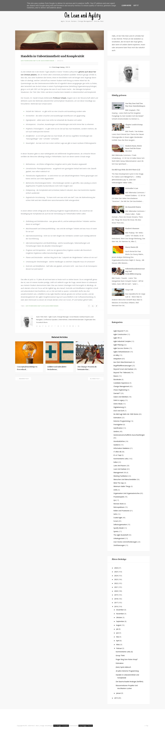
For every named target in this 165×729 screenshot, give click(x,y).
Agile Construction (120, 334)
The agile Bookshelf (120, 535)
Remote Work (118, 504)
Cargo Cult (129, 290)
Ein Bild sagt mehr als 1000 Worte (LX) (126, 170)
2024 (116, 576)
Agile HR (116, 338)
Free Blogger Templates (61, 725)
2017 (116, 602)
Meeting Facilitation (120, 476)
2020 (116, 591)
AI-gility (116, 355)
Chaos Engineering (120, 390)
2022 (116, 583)
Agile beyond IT (119, 331)
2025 (116, 572)
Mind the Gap (118, 483)
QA (114, 500)
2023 (116, 579)
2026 (116, 568)
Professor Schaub (59, 98)
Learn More (126, 5)
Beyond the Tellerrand (121, 372)
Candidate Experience (121, 383)
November (120, 614)
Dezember (120, 610)
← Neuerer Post (23, 378)
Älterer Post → (95, 378)
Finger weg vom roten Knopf (126, 659)
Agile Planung (118, 345)
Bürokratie (117, 379)
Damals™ (116, 393)
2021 (116, 587)
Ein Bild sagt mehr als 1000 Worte (125, 414)
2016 (116, 606)
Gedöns (116, 431)
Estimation (117, 418)
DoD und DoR (118, 411)
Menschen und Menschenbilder (124, 479)
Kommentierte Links (120, 459)
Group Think (120, 655)
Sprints (115, 531)
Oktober (119, 617)
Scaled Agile (117, 517)
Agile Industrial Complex (122, 341)
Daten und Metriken (120, 397)
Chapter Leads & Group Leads (134, 126)
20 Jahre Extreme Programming (127, 671)
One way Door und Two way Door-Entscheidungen (135, 105)
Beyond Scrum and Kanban (123, 369)
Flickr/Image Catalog (58, 67)
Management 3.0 (119, 472)
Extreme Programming (121, 421)
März (118, 644)
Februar (119, 648)
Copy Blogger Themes (85, 725)
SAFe (115, 514)
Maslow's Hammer (132, 229)
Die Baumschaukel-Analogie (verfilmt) (129, 681)
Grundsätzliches (119, 441)
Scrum (115, 521)
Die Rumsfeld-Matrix (133, 207)
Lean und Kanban (119, 469)
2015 (116, 698)
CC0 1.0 (68, 67)
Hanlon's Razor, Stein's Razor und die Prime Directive (133, 148)
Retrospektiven (118, 507)
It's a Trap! (117, 455)
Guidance (116, 445)
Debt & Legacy (118, 400)
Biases (115, 376)
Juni (117, 633)
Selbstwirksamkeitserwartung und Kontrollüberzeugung (135, 271)
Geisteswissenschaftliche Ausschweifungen (37, 61)
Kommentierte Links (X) (124, 652)
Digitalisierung (118, 407)
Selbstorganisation (120, 524)
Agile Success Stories (121, 348)
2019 (116, 595)
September (120, 621)
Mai (117, 637)
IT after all (117, 452)
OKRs (115, 490)
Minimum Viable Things (121, 486)
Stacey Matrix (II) (131, 247)
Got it (136, 5)
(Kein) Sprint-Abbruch (123, 667)
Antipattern (117, 359)
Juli (117, 629)
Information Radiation (121, 448)
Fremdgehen (118, 424)
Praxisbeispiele (118, 497)
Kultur (115, 462)
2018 (116, 599)
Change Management (121, 386)
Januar (118, 693)
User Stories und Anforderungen (125, 542)
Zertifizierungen (119, 545)
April (118, 641)
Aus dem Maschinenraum (122, 362)
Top (146, 725)
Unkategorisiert (119, 538)
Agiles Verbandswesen (121, 352)
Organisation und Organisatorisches (126, 493)
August (119, 625)
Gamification (118, 428)
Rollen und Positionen (121, 511)
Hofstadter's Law (131, 188)
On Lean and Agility (82, 16)
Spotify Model (118, 528)
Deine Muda (117, 404)
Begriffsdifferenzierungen (122, 365)
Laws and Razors (119, 465)
